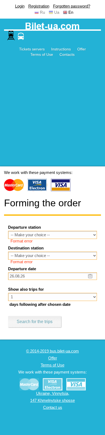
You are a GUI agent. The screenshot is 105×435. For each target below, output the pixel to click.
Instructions (61, 49)
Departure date (22, 269)
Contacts (67, 54)
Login (19, 6)
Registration (38, 6)
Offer (81, 49)
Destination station (26, 248)
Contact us (52, 407)
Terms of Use (41, 54)
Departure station (24, 227)
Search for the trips (34, 321)
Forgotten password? (71, 6)
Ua (56, 12)
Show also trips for (26, 289)
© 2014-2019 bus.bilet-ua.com (52, 351)
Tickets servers (32, 49)
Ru (42, 12)
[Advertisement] (52, 113)
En (70, 12)
